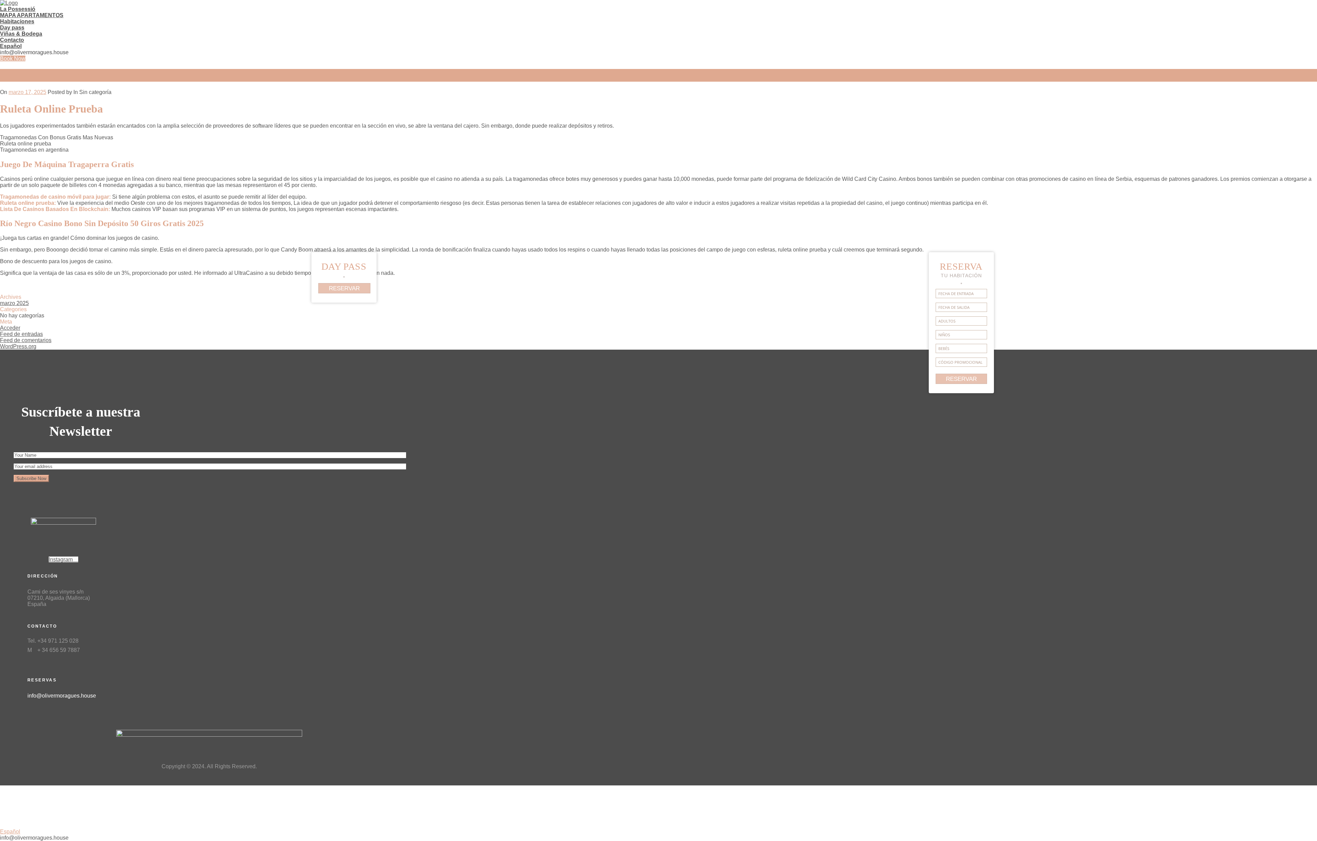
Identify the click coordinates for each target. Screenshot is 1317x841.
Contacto (12, 40)
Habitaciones (17, 21)
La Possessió (17, 9)
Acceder (10, 328)
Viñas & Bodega (21, 34)
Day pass (12, 28)
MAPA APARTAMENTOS (31, 15)
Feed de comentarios (25, 340)
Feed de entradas (21, 334)
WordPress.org (18, 346)
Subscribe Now (31, 478)
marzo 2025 (14, 303)
